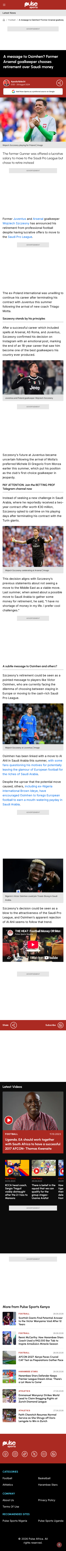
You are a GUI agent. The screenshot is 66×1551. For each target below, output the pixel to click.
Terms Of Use (11, 1506)
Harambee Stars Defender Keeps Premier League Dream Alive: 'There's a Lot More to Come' (40, 1379)
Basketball (44, 1478)
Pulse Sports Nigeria (15, 1520)
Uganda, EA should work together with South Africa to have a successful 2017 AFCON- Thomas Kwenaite (32, 1144)
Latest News (9, 12)
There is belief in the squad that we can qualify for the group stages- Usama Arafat (43, 1192)
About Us (8, 1500)
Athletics (24, 1391)
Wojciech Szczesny (16, 223)
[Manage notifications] (59, 1544)
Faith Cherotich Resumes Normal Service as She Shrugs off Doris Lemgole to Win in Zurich (37, 1418)
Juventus (19, 218)
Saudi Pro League (20, 237)
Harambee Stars (28, 1371)
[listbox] (34, 1181)
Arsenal (38, 218)
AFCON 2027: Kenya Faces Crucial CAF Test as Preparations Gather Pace (41, 1358)
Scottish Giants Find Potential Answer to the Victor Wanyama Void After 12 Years (41, 1321)
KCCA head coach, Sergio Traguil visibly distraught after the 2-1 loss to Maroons (16, 1192)
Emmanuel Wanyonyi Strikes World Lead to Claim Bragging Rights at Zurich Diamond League (39, 1398)
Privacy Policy (46, 1500)
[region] (33, 1181)
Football (12, 20)
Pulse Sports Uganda (50, 1520)
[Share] (59, 83)
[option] (17, 1181)
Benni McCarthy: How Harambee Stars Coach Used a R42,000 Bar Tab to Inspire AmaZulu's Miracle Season (41, 1340)
